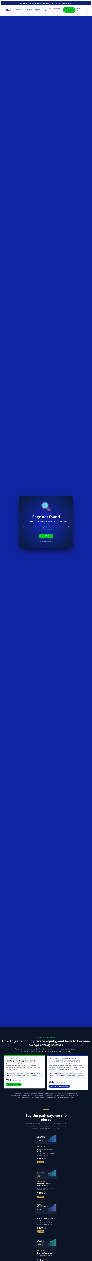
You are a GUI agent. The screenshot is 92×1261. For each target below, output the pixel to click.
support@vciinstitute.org (49, 527)
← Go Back (46, 536)
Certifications (19, 9)
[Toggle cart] (85, 9)
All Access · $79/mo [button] (69, 10)
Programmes (29, 9)
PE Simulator (48, 10)
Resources (56, 8)
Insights (37, 9)
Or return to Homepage (46, 541)
